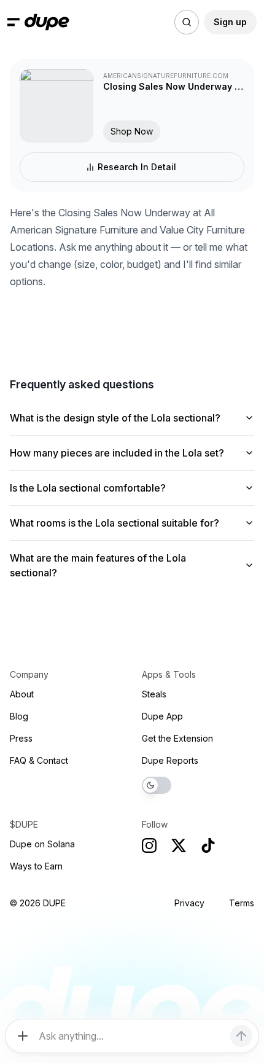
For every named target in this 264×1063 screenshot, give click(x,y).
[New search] (186, 22)
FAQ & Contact (39, 760)
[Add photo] (22, 1035)
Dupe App (162, 716)
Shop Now (132, 131)
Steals (154, 694)
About (22, 694)
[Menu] (13, 22)
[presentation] (132, 531)
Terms (241, 903)
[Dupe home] (47, 22)
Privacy (189, 903)
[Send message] (241, 1035)
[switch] (156, 785)
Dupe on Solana (42, 844)
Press (21, 738)
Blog (19, 716)
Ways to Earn (36, 866)
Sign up (230, 22)
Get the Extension (177, 738)
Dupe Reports (170, 760)
